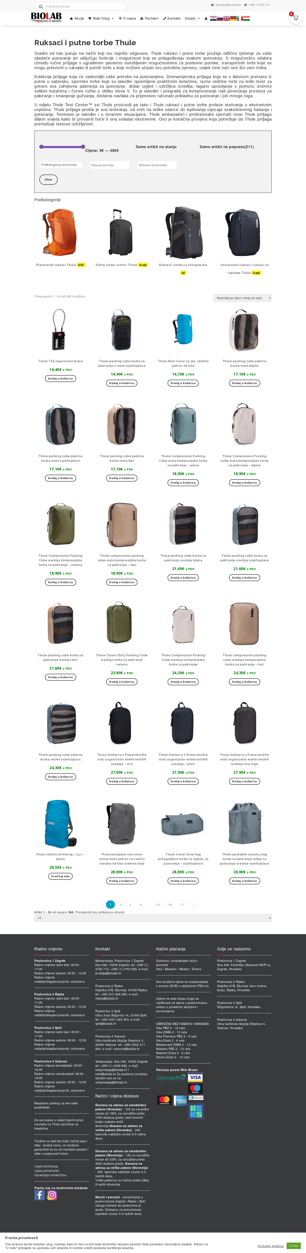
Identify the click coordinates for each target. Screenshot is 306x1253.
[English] (226, 18)
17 (182, 904)
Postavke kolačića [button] (270, 1246)
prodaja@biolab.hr (228, 5)
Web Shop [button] (101, 18)
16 (170, 904)
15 (158, 904)
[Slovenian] (220, 18)
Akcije (79, 18)
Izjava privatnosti (46, 1171)
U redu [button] (293, 1246)
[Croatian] (213, 18)
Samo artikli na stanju (156, 146)
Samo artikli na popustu (227, 146)
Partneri (152, 18)
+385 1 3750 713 (259, 5)
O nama (129, 18)
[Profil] (206, 18)
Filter (48, 179)
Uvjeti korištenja (46, 1166)
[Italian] (240, 18)
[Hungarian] (246, 18)
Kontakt (174, 18)
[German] (233, 18)
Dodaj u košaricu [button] (60, 378)
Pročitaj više (60, 876)
